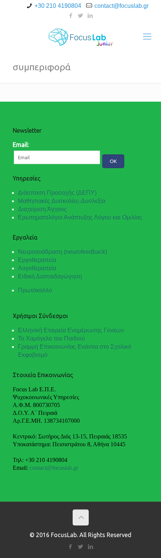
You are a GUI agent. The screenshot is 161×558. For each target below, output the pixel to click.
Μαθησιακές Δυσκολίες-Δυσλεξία (61, 201)
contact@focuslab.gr (121, 6)
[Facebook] (71, 15)
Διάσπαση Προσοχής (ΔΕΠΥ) (57, 192)
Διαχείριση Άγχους (42, 209)
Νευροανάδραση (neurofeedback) (62, 252)
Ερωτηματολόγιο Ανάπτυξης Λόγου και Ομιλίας (80, 217)
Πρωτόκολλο (35, 290)
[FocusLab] (80, 36)
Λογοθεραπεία (37, 268)
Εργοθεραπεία (37, 260)
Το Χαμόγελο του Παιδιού (51, 338)
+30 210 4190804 (57, 6)
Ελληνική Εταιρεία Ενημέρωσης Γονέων (71, 330)
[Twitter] (81, 15)
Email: (21, 144)
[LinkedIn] (90, 15)
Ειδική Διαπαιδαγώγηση (50, 276)
